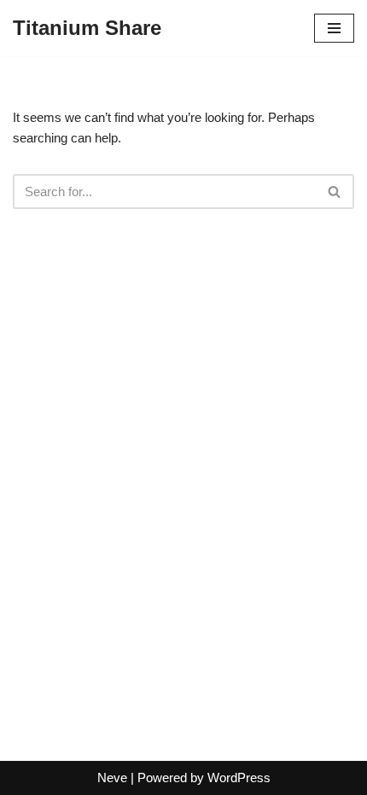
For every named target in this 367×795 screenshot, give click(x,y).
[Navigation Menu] (334, 28)
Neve (112, 777)
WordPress (239, 777)
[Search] (335, 191)
